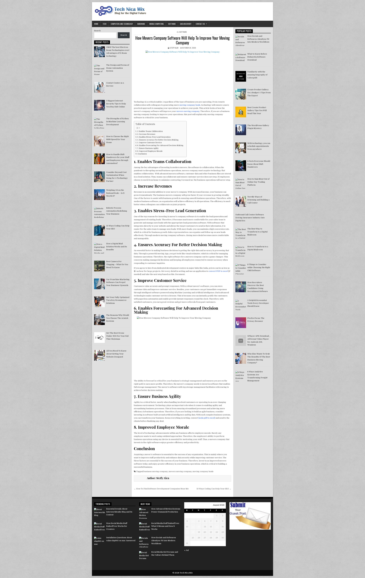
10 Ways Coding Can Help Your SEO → (213, 489)
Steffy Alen (174, 48)
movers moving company (187, 111)
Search (97, 31)
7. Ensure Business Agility (147, 148)
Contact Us (200, 23)
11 (193, 527)
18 (193, 532)
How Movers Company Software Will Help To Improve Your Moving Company (182, 40)
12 (199, 527)
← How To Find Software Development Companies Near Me (161, 489)
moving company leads (189, 105)
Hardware (141, 23)
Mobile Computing (156, 23)
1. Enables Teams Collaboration (150, 131)
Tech (104, 23)
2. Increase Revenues (146, 134)
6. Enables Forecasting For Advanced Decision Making (160, 145)
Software (172, 23)
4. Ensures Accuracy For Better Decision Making (157, 140)
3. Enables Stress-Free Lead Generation (154, 137)
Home (96, 23)
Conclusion (142, 154)
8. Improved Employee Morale (149, 151)
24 (187, 538)
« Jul (186, 550)
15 (217, 527)
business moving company (156, 471)
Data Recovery (185, 23)
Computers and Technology (122, 23)
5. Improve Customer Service (149, 143)
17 (187, 532)
